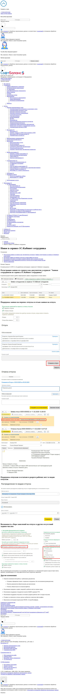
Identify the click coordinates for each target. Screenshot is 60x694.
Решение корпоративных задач (15, 107)
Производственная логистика (18, 111)
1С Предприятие (11, 184)
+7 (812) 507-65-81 (5, 12)
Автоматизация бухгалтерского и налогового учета (23, 109)
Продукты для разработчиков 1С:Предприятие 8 (23, 212)
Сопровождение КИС (9, 650)
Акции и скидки (8, 666)
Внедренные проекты (9, 230)
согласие (5, 31)
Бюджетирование (14, 117)
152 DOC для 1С (11, 225)
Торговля (12, 194)
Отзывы (9, 93)
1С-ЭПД (9, 223)
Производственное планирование (19, 113)
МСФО (12, 118)
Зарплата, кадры (14, 190)
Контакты (6, 233)
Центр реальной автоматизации (18, 155)
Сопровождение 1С (12, 160)
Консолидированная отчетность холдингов (21, 121)
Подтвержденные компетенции (15, 88)
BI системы (13, 208)
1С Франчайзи (11, 89)
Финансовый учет (15, 197)
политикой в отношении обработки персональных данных (43, 690)
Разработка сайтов (12, 174)
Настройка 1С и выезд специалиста (19, 170)
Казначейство (13, 120)
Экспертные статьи (12, 95)
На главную (7, 83)
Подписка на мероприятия (17, 100)
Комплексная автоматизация (17, 187)
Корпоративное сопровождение (15, 138)
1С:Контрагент (11, 219)
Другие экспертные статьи (8, 605)
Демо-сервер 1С (14, 156)
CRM (11, 206)
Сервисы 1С (7, 229)
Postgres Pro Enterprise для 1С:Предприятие (18, 226)
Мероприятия (10, 96)
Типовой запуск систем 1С (17, 135)
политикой (40, 31)
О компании (7, 85)
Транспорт (13, 201)
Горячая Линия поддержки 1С (18, 169)
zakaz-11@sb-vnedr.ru (6, 13)
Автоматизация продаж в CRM (18, 127)
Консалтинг (10, 141)
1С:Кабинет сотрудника (13, 216)
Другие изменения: (9, 261)
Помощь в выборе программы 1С (19, 153)
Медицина (13, 205)
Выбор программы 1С (13, 152)
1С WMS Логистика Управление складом (21, 198)
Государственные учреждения (18, 202)
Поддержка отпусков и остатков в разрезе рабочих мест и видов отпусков (23, 259)
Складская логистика (15, 114)
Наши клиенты (11, 92)
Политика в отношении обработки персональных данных (16, 672)
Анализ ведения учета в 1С (17, 145)
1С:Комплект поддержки (16, 163)
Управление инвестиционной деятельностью (22, 124)
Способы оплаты (8, 668)
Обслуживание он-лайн (10, 655)
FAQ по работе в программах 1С (18, 166)
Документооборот (15, 116)
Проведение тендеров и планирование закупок (22, 125)
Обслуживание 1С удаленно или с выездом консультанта (25, 167)
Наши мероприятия (15, 99)
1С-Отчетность (8, 659)
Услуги (6, 106)
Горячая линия (7, 656)
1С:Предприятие (5, 662)
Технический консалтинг (16, 148)
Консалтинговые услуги (16, 142)
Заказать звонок (5, 21)
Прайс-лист (7, 232)
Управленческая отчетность (17, 123)
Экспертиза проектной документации (20, 146)
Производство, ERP (15, 192)
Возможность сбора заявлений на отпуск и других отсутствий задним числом (24, 260)
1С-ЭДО (9, 218)
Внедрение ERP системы (10, 648)
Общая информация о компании (15, 86)
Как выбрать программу (10, 664)
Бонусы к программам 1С (17, 157)
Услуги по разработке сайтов (17, 176)
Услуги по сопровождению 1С (18, 162)
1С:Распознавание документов (15, 222)
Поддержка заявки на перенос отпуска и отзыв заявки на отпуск (21, 257)
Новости (9, 103)
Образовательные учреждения (18, 204)
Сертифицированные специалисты (16, 90)
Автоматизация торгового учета (18, 110)
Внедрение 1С (11, 130)
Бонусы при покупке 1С (10, 667)
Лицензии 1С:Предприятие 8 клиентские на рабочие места (25, 209)
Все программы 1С (15, 185)
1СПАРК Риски (11, 220)
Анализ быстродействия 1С (14, 139)
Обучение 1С (10, 173)
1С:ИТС (12, 164)
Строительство (14, 199)
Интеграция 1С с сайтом (16, 177)
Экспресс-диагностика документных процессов (23, 149)
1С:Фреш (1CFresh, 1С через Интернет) (17, 215)
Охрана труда (13, 191)
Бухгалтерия (13, 188)
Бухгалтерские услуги (13, 180)
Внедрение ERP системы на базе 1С (19, 134)
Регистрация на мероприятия (18, 97)
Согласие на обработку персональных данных (13, 674)
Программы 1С (8, 183)
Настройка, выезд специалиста (12, 658)
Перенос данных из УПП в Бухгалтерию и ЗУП (22, 132)
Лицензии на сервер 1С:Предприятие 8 (20, 211)
